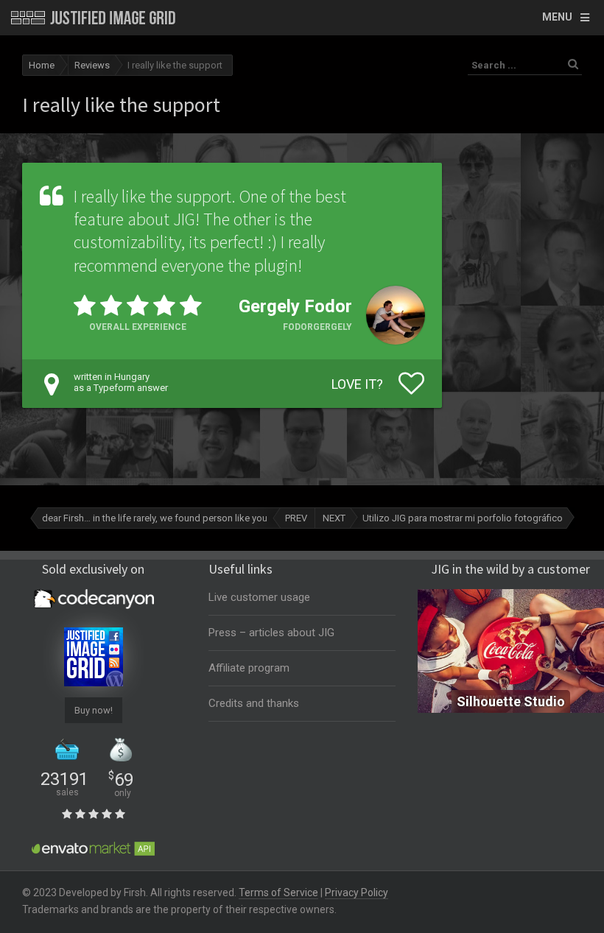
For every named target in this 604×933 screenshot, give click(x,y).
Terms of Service (278, 892)
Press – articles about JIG (271, 632)
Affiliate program (248, 668)
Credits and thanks (253, 703)
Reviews (92, 65)
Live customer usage (259, 597)
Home (42, 65)
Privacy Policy (356, 892)
